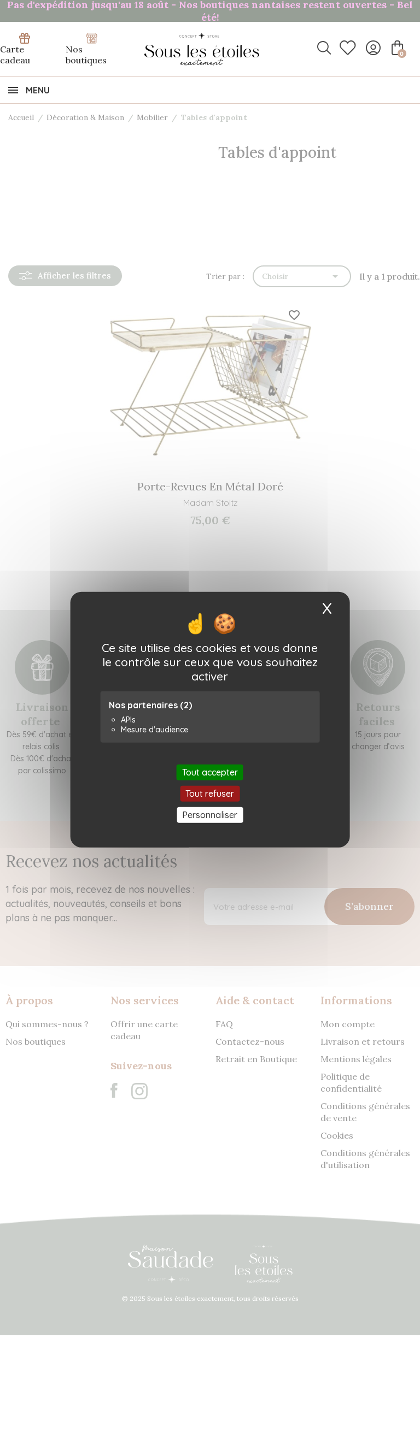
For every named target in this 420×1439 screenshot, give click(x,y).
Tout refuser (209, 792)
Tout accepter (210, 771)
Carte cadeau (15, 55)
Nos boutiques (86, 55)
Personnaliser (209, 814)
